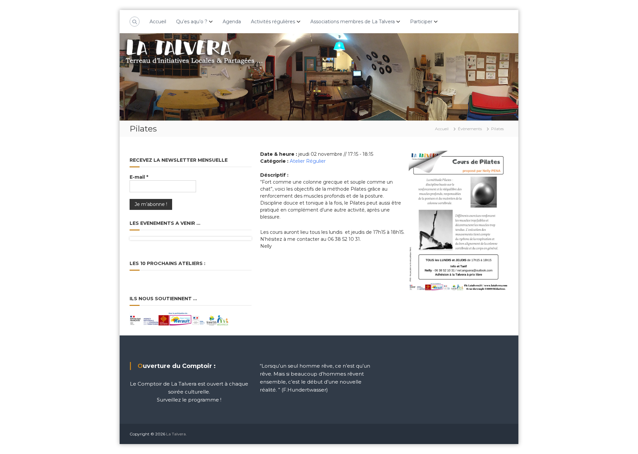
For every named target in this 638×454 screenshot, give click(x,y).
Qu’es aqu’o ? (191, 22)
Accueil (158, 22)
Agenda (232, 22)
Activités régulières (273, 22)
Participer (421, 22)
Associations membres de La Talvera (352, 22)
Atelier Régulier (308, 161)
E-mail (139, 177)
